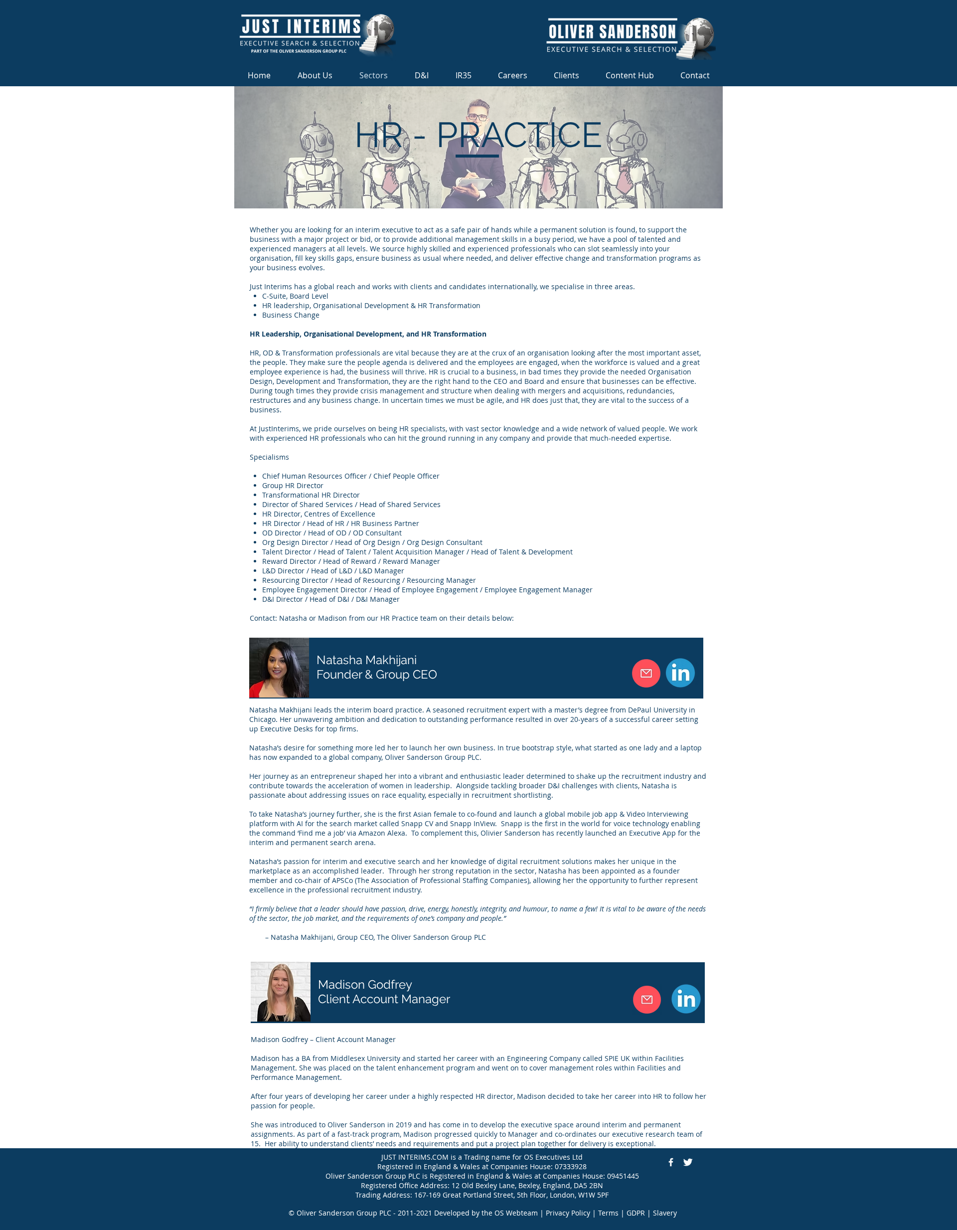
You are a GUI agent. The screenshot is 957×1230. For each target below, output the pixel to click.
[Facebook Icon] (670, 1162)
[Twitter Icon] (687, 1162)
